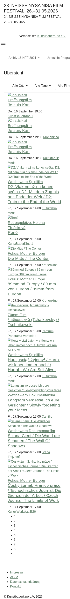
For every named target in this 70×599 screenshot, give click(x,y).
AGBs (14, 577)
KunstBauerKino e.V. (51, 36)
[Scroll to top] (61, 590)
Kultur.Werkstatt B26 (22, 511)
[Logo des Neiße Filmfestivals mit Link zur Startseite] (35, 30)
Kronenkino (51, 137)
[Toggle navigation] (3, 43)
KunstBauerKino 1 (20, 116)
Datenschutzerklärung (25, 581)
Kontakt (15, 586)
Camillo (47, 416)
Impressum (17, 572)
